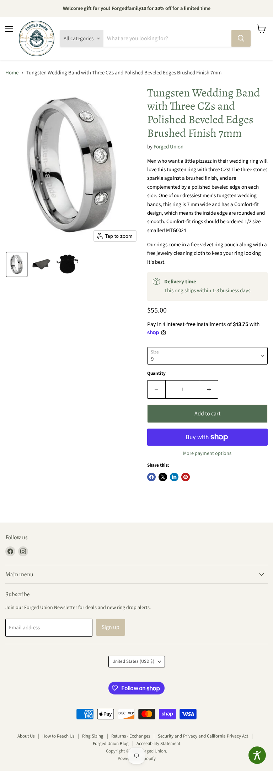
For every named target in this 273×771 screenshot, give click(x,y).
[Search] (241, 38)
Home (11, 73)
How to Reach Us (58, 736)
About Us (25, 736)
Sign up (110, 627)
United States (133, 661)
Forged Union (168, 147)
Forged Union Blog (111, 743)
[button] (16, 264)
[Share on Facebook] (151, 477)
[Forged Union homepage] (36, 38)
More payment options (207, 453)
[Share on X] (163, 477)
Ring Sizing (92, 736)
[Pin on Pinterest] (185, 477)
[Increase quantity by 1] (209, 389)
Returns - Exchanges (130, 736)
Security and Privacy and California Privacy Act (203, 736)
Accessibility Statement (158, 743)
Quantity (156, 373)
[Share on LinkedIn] (174, 477)
